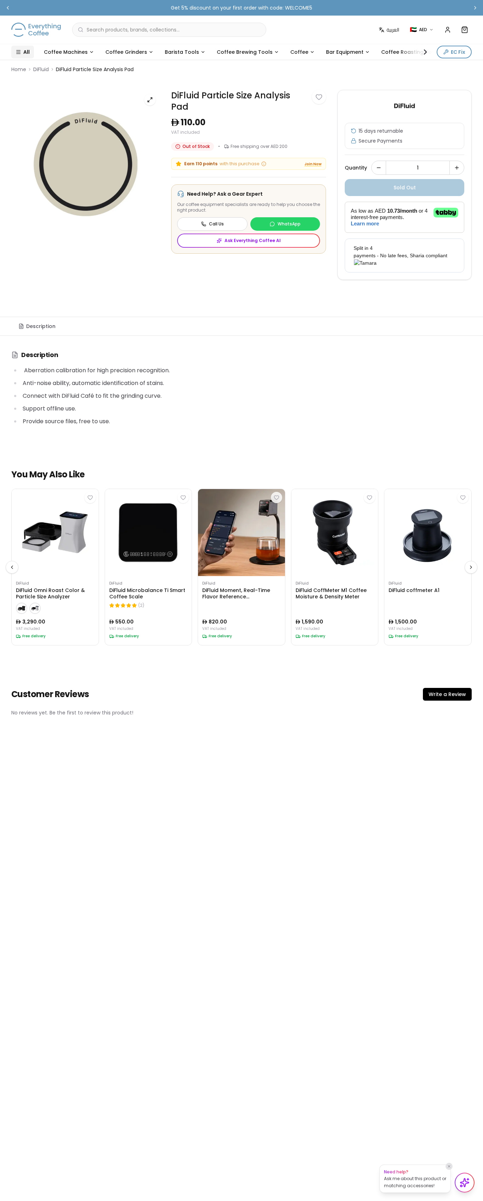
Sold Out (405, 187)
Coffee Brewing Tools (245, 52)
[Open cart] (465, 30)
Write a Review (447, 694)
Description (41, 326)
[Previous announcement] (7, 7)
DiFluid (41, 69)
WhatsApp (289, 224)
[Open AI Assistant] (465, 1183)
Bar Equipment (344, 52)
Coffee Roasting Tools (410, 52)
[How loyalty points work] (263, 163)
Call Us (216, 224)
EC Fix (458, 52)
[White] (35, 608)
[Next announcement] (475, 7)
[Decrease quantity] (379, 167)
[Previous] (12, 567)
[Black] (21, 608)
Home (18, 69)
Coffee (299, 52)
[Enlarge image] (150, 99)
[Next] (471, 567)
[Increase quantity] (457, 167)
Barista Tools (182, 52)
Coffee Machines (66, 52)
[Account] (448, 30)
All (26, 52)
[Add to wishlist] (319, 97)
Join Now (312, 164)
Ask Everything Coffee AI (253, 240)
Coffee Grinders (126, 52)
